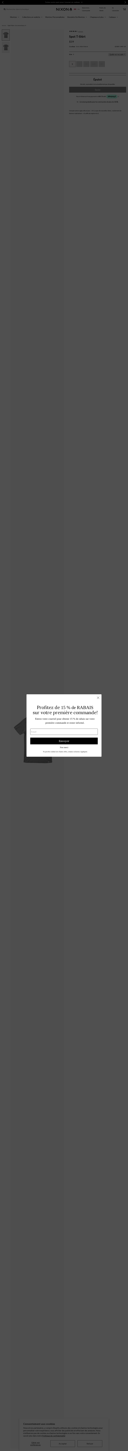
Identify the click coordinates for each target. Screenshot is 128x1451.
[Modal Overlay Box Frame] (64, 725)
